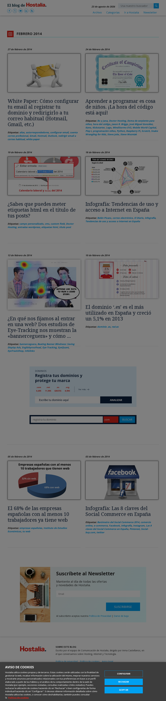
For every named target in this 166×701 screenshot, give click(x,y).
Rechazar (123, 681)
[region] (83, 681)
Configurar (123, 673)
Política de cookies (18, 697)
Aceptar (123, 690)
